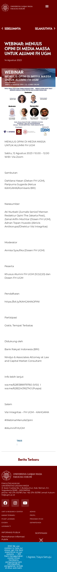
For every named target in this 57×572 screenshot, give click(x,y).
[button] (47, 6)
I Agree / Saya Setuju (38, 557)
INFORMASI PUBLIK (11, 532)
